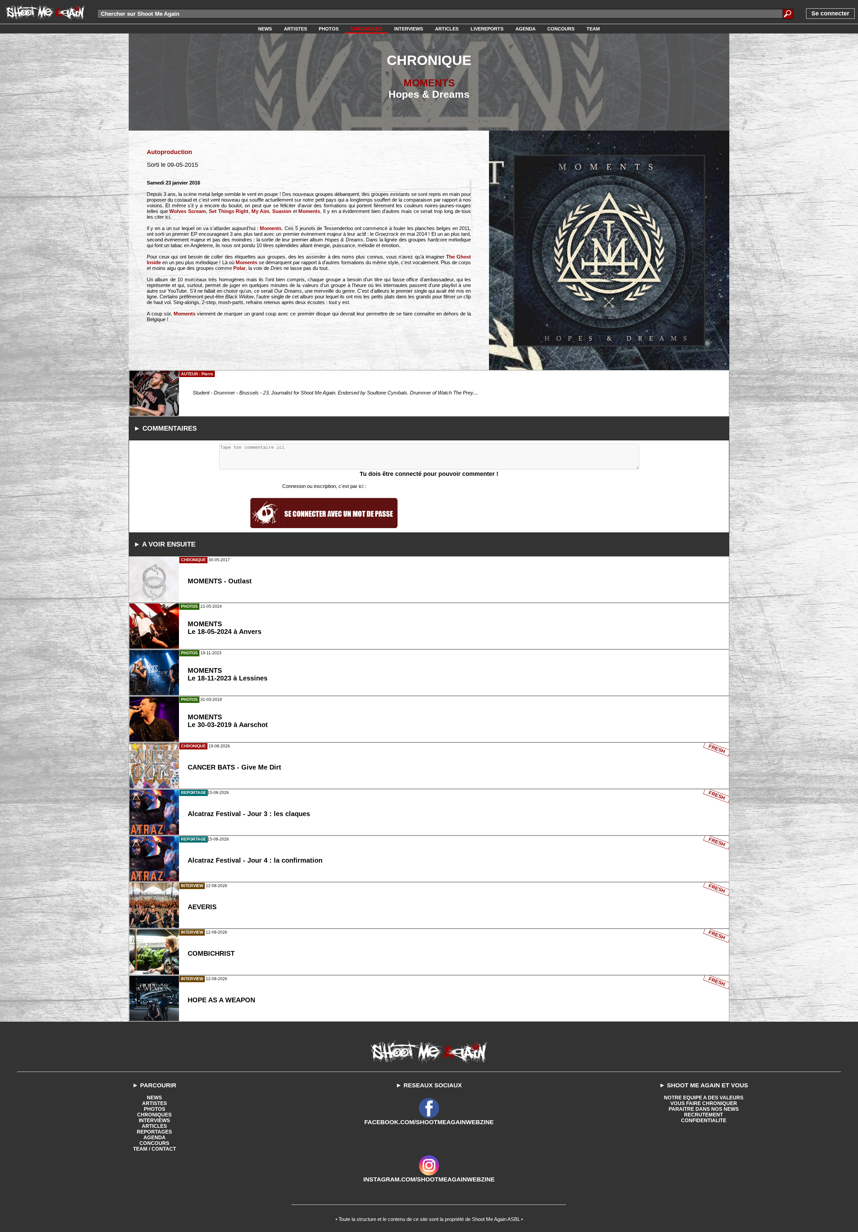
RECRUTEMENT (703, 1114)
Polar (239, 268)
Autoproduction (169, 152)
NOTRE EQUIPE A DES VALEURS (703, 1097)
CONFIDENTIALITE (703, 1120)
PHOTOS (154, 1109)
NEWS (154, 1097)
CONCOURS (154, 1143)
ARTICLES (154, 1126)
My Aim (260, 211)
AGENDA (154, 1137)
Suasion (281, 211)
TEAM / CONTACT (154, 1149)
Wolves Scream (187, 211)
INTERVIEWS (154, 1120)
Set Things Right (229, 211)
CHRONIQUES (154, 1114)
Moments (309, 211)
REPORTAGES (154, 1132)
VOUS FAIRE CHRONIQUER (703, 1103)
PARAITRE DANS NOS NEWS (704, 1109)
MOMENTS (429, 82)
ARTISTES (154, 1103)
